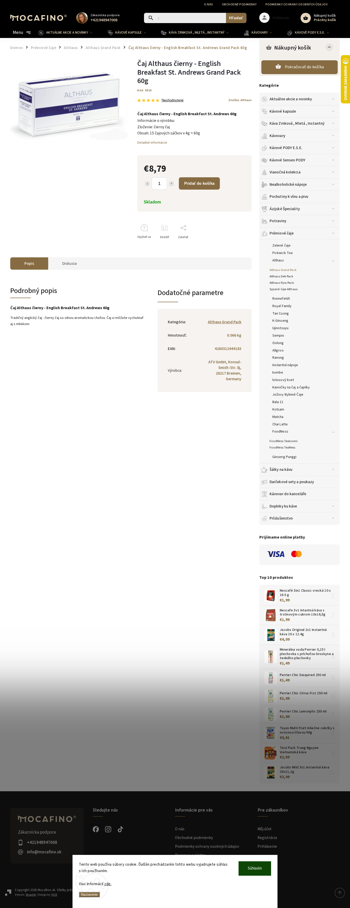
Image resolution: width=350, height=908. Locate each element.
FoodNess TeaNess (282, 447)
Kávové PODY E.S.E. (286, 148)
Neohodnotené (172, 100)
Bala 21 (277, 402)
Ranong (278, 357)
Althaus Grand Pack (283, 270)
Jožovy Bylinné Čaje (287, 394)
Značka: (240, 100)
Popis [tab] (29, 263)
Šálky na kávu (281, 469)
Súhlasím (255, 868)
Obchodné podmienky (239, 4)
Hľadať (236, 18)
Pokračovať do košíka (304, 67)
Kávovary (277, 136)
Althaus (278, 260)
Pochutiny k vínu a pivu (289, 196)
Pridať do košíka (199, 183)
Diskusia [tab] (69, 263)
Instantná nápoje (285, 365)
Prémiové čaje (282, 233)
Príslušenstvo (281, 518)
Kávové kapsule (283, 111)
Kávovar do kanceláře (288, 494)
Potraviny (278, 221)
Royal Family (282, 306)
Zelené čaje (281, 245)
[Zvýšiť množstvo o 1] (171, 183)
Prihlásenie (267, 846)
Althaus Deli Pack (281, 276)
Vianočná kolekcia (285, 172)
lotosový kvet (283, 380)
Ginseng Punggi (284, 457)
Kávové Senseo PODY (287, 160)
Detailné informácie (152, 142)
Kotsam (278, 409)
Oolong (278, 343)
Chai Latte (280, 424)
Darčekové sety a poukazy (292, 482)
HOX (54, 895)
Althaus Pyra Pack (282, 282)
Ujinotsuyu (280, 328)
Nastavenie (89, 894)
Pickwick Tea (282, 253)
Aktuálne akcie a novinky (291, 99)
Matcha (278, 416)
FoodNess (280, 431)
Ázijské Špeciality (285, 209)
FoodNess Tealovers (283, 441)
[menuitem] (69, 32)
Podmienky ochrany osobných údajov (296, 4)
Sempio (278, 335)
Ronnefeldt (281, 298)
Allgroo (278, 350)
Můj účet (265, 829)
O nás (208, 4)
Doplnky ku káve (283, 506)
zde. (107, 884)
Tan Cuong (280, 313)
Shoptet (31, 895)
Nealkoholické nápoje (288, 184)
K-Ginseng (280, 320)
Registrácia (267, 838)
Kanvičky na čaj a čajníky (291, 387)
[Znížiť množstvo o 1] (147, 183)
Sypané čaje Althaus (283, 289)
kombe (277, 372)
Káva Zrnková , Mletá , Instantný (297, 123)
